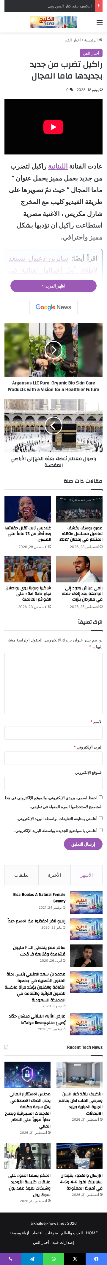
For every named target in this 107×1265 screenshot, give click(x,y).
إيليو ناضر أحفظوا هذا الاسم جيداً (36, 921)
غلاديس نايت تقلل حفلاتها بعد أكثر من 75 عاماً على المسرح (28, 533)
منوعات (51, 1232)
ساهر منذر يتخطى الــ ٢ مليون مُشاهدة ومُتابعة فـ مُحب (39, 951)
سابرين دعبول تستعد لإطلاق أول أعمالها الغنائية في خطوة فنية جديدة (53, 270)
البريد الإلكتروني (88, 747)
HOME (92, 1232)
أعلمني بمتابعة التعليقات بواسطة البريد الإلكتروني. (57, 818)
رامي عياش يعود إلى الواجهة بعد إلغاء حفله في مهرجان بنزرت (82, 593)
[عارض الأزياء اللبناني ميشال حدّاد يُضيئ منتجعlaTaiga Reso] (86, 1024)
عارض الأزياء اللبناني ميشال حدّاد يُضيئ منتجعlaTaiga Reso (37, 1019)
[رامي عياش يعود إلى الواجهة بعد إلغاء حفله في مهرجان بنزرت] (79, 569)
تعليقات (21, 875)
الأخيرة (54, 875)
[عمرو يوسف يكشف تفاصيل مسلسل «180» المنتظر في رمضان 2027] (79, 509)
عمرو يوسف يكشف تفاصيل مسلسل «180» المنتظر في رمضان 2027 (81, 533)
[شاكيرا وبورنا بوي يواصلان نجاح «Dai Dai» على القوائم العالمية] (27, 569)
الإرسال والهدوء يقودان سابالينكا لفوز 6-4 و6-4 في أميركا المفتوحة (81, 1182)
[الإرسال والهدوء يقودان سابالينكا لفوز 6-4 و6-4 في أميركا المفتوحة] (79, 1156)
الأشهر (87, 875)
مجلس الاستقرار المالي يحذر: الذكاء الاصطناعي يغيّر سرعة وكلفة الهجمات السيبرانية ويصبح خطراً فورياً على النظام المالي (28, 1110)
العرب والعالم (72, 1232)
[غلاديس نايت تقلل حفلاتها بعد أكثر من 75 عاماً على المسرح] (27, 509)
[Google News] (53, 307)
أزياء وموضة (19, 1232)
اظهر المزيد (55, 285)
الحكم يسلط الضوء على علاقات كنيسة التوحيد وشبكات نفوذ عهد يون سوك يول (29, 1185)
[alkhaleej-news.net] (53, 22)
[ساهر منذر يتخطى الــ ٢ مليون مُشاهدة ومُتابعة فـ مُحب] (86, 955)
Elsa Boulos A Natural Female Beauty (39, 898)
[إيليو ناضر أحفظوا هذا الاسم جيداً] (86, 929)
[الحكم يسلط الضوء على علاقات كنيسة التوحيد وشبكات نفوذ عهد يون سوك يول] (27, 1156)
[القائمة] (100, 24)
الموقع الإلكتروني (89, 772)
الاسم (96, 721)
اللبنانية (58, 166)
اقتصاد (37, 1232)
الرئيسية (91, 40)
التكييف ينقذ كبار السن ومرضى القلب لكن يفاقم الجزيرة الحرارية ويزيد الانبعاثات (81, 1103)
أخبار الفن (72, 40)
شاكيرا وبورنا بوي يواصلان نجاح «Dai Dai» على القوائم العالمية (28, 593)
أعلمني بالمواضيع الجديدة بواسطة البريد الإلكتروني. (55, 830)
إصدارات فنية (63, 1242)
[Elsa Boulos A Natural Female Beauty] (86, 902)
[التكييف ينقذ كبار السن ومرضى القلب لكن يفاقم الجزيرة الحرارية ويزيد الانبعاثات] (79, 1075)
